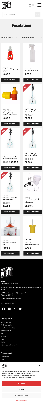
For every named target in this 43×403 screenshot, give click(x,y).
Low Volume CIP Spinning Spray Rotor (10, 70)
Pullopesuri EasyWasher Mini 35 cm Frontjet (32, 155)
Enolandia (28, 69)
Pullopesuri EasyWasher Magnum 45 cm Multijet (10, 158)
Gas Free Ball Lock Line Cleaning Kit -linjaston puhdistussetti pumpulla (10, 113)
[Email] (20, 309)
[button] (40, 366)
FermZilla (6, 109)
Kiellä (21, 389)
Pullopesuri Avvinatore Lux (9, 243)
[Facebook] (3, 309)
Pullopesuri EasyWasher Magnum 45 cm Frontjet (32, 111)
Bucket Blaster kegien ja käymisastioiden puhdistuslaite (32, 200)
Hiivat (2, 333)
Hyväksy (21, 383)
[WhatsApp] (15, 309)
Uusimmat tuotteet (7, 325)
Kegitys (3, 342)
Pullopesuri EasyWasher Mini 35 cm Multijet (10, 198)
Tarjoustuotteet (6, 331)
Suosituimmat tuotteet (8, 328)
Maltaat (3, 339)
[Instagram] (9, 309)
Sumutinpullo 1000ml (31, 71)
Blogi (2, 359)
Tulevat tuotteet (6, 322)
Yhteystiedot (5, 356)
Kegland (5, 67)
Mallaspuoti (29, 152)
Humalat (3, 336)
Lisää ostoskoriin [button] (10, 80)
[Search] (37, 14)
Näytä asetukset (21, 395)
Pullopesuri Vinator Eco (32, 244)
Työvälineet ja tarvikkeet (9, 345)
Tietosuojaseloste (21, 400)
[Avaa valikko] (39, 5)
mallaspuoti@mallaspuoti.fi (18, 293)
